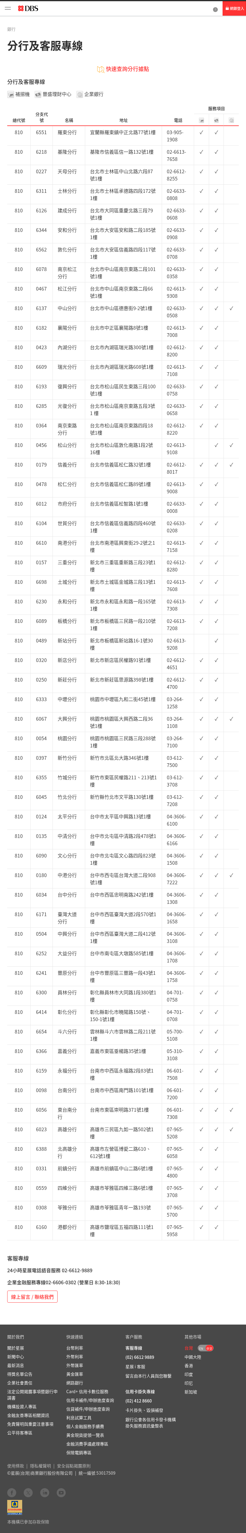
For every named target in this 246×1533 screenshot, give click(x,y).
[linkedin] (44, 1492)
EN (201, 1348)
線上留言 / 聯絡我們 (32, 1296)
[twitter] (28, 1492)
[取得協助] (215, 8)
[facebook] (11, 1492)
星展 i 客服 (135, 1366)
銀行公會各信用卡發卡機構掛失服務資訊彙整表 (150, 1422)
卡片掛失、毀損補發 (144, 1410)
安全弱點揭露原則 (74, 1466)
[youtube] (61, 1492)
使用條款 (15, 1466)
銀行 (11, 29)
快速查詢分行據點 (127, 69)
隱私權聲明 (40, 1466)
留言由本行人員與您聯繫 (148, 1376)
